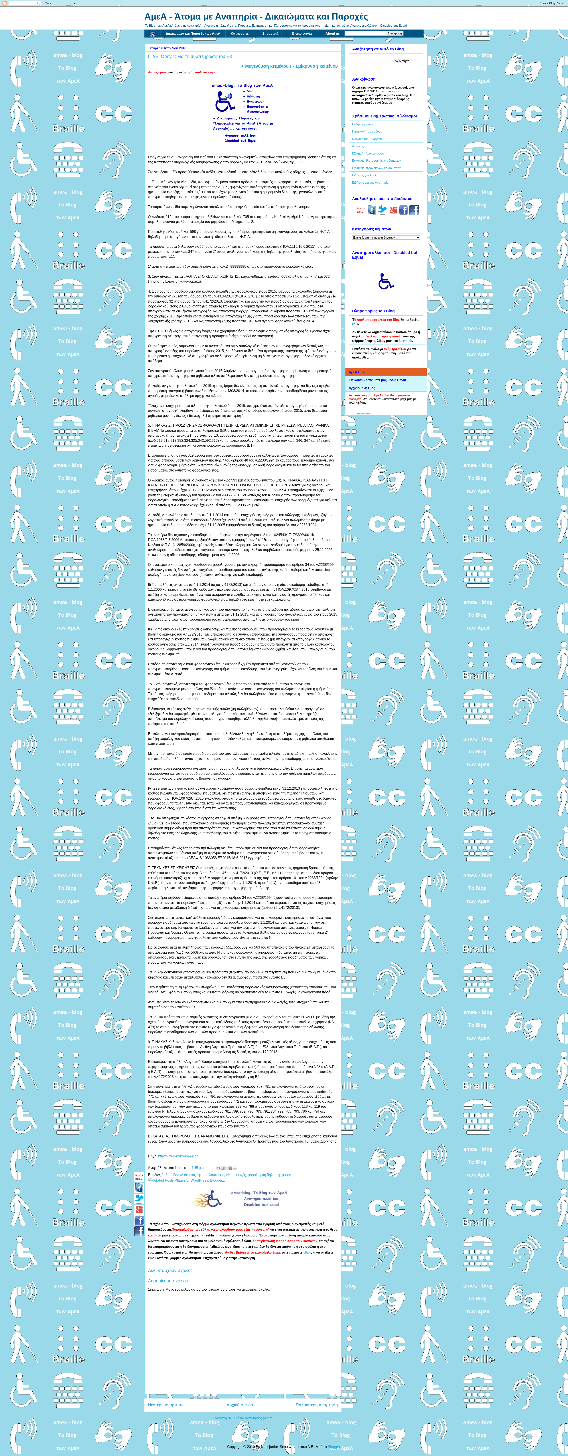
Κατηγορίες (240, 33)
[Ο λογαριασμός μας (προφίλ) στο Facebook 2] (414, 214)
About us (332, 33)
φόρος (287, 1175)
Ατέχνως (358, 146)
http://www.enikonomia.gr (178, 1156)
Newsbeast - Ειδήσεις (367, 139)
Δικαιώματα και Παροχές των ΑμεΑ (193, 33)
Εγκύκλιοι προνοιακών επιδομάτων (376, 168)
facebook (405, 341)
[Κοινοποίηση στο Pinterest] (235, 1168)
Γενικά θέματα (184, 1175)
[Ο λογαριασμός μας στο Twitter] (383, 214)
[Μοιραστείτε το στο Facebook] (231, 1168)
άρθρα (167, 1175)
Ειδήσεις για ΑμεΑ (364, 175)
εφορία (202, 1175)
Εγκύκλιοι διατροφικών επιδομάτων (376, 160)
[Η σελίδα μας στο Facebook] (372, 214)
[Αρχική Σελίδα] (152, 34)
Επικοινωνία (302, 33)
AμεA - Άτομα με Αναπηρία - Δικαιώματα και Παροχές (256, 16)
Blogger (334, 1447)
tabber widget (364, 413)
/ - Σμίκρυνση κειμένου (313, 66)
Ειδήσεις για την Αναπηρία (370, 182)
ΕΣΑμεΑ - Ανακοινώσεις (368, 153)
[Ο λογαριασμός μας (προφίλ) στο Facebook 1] (403, 214)
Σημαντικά (270, 33)
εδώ (306, 1252)
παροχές (239, 1175)
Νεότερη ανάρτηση (166, 1405)
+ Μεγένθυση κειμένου (265, 66)
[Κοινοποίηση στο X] (226, 1168)
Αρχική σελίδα (240, 1405)
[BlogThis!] (222, 1168)
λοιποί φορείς (220, 1175)
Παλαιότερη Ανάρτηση (317, 1405)
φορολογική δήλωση (264, 1175)
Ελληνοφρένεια (362, 124)
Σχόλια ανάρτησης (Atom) (253, 1418)
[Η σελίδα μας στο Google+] (393, 214)
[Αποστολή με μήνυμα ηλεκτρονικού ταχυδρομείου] (218, 1168)
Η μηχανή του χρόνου (367, 131)
